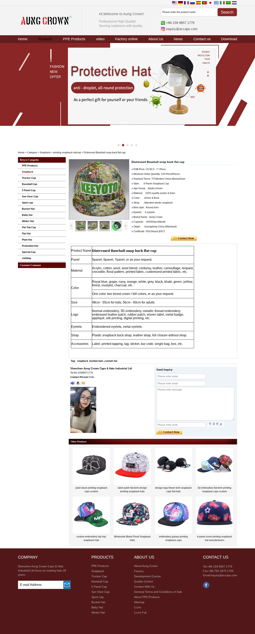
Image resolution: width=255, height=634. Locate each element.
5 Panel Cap (28, 190)
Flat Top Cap (29, 227)
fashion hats (96, 361)
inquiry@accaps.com (181, 29)
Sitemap (139, 602)
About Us (155, 39)
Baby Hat (27, 215)
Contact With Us (144, 586)
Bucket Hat (28, 208)
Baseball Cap (29, 184)
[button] (118, 145)
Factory (139, 571)
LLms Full (140, 612)
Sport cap (27, 202)
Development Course (147, 576)
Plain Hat (27, 239)
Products (45, 39)
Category (32, 152)
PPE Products (74, 39)
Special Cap (28, 252)
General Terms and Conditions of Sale (158, 591)
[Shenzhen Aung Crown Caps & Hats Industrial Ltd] (46, 24)
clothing (26, 258)
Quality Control (143, 581)
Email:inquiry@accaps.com (220, 575)
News (178, 39)
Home (22, 39)
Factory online (126, 39)
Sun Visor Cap (30, 196)
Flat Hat (26, 233)
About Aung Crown (146, 565)
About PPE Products (147, 597)
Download (229, 39)
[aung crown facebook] (206, 587)
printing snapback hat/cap (67, 152)
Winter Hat (28, 221)
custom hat (111, 361)
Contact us (202, 39)
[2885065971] (78, 383)
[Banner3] (127, 84)
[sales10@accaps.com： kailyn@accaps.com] (83, 383)
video (100, 39)
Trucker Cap (29, 178)
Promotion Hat (30, 246)
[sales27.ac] (72, 383)
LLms (137, 607)
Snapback (45, 152)
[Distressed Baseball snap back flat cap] (99, 189)
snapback (82, 361)
